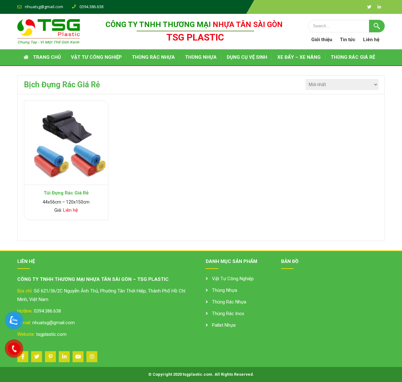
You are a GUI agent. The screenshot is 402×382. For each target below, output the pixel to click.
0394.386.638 (47, 311)
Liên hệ (371, 39)
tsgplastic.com (51, 334)
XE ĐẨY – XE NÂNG (299, 57)
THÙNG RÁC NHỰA (153, 57)
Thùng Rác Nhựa (229, 302)
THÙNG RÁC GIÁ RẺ (353, 57)
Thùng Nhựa (224, 290)
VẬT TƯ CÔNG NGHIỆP (96, 57)
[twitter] (369, 7)
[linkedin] (379, 7)
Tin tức (348, 39)
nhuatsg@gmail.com (44, 6)
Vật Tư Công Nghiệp (233, 278)
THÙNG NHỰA (201, 57)
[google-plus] (50, 356)
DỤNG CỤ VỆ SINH (247, 57)
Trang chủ (47, 57)
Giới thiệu (321, 39)
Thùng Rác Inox (228, 313)
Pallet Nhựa (224, 325)
